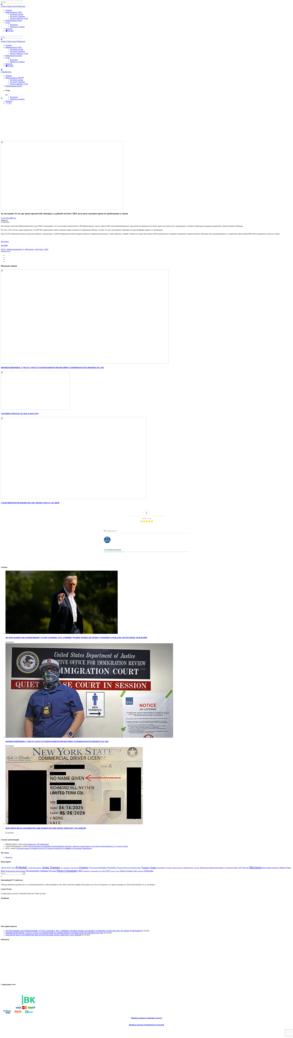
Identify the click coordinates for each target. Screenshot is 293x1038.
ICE (8, 868)
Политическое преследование (15, 871)
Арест (62, 867)
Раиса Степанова (67, 870)
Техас (117, 871)
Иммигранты (204, 868)
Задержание (161, 868)
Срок (103, 871)
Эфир (135, 871)
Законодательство (178, 868)
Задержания (168, 868)
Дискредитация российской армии (129, 868)
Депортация (93, 868)
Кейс (236, 868)
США (46, 249)
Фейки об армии (126, 871)
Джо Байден (112, 868)
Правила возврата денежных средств (146, 1018)
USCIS (13, 868)
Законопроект (188, 868)
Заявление (196, 867)
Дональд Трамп (148, 867)
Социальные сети (95, 871)
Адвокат (21, 867)
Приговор (52, 871)
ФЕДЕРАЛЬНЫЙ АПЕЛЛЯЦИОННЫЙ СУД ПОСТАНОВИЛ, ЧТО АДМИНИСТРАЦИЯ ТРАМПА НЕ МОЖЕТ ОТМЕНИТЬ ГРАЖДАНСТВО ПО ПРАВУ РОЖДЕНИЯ (76, 638)
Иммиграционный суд (15, 249)
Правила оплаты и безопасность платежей (146, 1025)
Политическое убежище (37, 871)
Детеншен (102, 867)
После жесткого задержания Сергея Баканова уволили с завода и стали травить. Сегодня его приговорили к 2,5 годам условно (78, 846)
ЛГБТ (240, 868)
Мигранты (29, 249)
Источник (5, 242)
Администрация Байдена (35, 868)
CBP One (4, 868)
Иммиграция (230, 868)
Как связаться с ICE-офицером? (36, 844)
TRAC (3, 249)
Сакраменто (86, 871)
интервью (140, 871)
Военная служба (68, 868)
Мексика (246, 868)
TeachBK (4, 245)
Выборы (76, 868)
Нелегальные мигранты (270, 868)
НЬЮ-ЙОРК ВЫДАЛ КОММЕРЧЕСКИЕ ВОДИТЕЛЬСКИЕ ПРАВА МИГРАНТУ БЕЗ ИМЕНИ (45, 828)
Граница (83, 867)
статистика (38, 249)
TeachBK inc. (11, 218)
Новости (4, 220)
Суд (108, 870)
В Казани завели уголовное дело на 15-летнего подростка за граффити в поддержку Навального (54, 848)
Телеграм (112, 871)
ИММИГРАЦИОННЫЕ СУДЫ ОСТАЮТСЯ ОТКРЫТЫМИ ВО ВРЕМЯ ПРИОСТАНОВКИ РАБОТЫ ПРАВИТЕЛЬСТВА (57, 741)
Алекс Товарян (51, 867)
